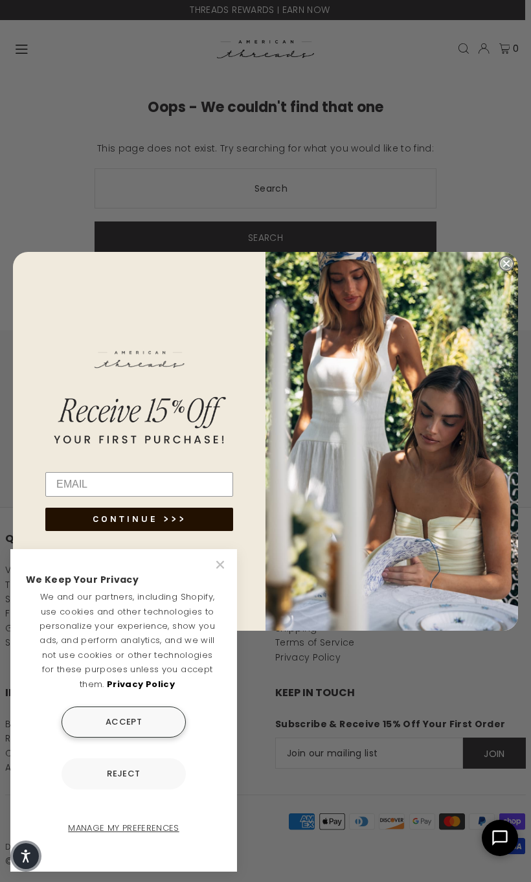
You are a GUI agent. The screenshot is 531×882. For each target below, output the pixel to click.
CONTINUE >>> (139, 519)
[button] (25, 856)
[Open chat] (500, 838)
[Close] (221, 564)
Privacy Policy (141, 684)
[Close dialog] (506, 263)
